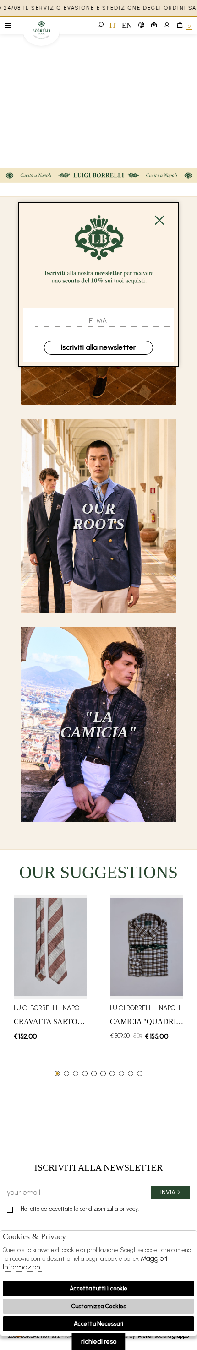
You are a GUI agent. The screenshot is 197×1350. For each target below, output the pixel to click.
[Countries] (141, 26)
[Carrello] (179, 26)
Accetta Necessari (98, 1323)
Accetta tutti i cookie (98, 1288)
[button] (57, 1073)
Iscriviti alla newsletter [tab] (98, 1167)
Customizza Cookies (98, 1306)
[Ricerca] (100, 26)
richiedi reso (98, 1341)
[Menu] (8, 26)
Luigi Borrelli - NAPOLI (41, 33)
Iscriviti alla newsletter (98, 347)
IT (112, 25)
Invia (167, 1192)
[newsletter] (154, 26)
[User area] (166, 26)
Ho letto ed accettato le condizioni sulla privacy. (80, 1208)
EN (127, 25)
